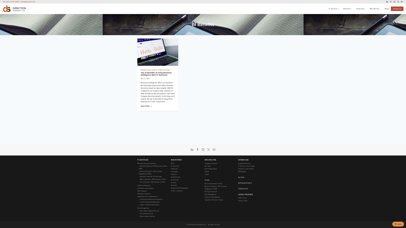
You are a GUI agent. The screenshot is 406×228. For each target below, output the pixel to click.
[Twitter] (398, 1)
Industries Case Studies (246, 169)
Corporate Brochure (244, 163)
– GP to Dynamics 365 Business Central (152, 182)
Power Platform (164, 70)
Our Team (208, 166)
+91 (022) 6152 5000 (11, 2)
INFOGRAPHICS (245, 183)
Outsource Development (212, 197)
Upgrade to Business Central (214, 200)
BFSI (172, 163)
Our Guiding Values (211, 169)
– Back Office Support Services (149, 211)
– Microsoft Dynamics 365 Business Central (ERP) (153, 167)
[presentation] (157, 52)
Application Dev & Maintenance (147, 196)
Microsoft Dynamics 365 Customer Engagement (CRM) (216, 188)
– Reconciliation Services (147, 216)
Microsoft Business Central (213, 183)
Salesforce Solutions (144, 194)
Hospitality (174, 171)
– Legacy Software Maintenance (149, 205)
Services (174, 182)
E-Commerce (175, 166)
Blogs (387, 9)
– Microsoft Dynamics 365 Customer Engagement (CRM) (150, 173)
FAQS (207, 180)
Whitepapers (242, 171)
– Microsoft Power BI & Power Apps (150, 176)
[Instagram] (394, 1)
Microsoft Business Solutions (146, 163)
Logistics (174, 174)
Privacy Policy (243, 201)
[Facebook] (390, 1)
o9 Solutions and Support (145, 188)
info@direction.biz (28, 2)
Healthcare (174, 169)
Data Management (143, 208)
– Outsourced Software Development (150, 199)
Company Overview (211, 163)
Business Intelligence (149, 70)
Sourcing (174, 185)
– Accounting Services (146, 213)
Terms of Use (242, 198)
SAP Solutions (142, 191)
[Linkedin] (387, 1)
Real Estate (175, 180)
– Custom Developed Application (149, 202)
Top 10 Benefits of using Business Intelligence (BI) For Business (156, 74)
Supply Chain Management (179, 188)
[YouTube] (401, 1)
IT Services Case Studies (246, 166)
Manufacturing (175, 177)
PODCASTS (243, 189)
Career (207, 174)
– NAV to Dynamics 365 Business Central (152, 179)
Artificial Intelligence (143, 185)
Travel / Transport (176, 191)
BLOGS (241, 177)
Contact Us (397, 9)
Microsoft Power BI (211, 191)
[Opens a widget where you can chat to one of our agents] (398, 224)
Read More (146, 106)
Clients (207, 171)
